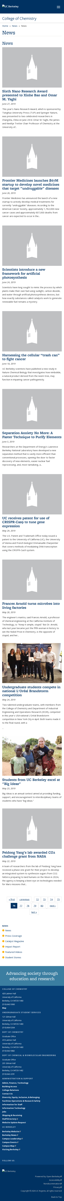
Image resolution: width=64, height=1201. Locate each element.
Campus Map (9, 1146)
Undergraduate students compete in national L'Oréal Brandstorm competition (31, 691)
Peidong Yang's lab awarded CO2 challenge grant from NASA (28, 854)
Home (5, 25)
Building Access (9, 1086)
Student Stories (13, 957)
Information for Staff (12, 1104)
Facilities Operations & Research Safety (21, 1101)
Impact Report (12, 946)
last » (35, 912)
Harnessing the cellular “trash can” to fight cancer (31, 357)
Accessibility (55, 1180)
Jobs (4, 1111)
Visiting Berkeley (11, 1149)
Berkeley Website (11, 1131)
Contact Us (7, 1093)
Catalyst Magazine (14, 941)
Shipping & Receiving (12, 1115)
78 (29, 906)
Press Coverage (13, 935)
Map (4, 1008)
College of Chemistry (19, 18)
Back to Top (56, 1197)
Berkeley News (10, 1135)
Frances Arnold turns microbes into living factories (31, 605)
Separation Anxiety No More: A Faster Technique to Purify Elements (31, 434)
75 (59, 900)
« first (13, 899)
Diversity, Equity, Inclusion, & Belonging (21, 1097)
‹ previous (25, 899)
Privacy (57, 1187)
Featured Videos (13, 951)
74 (52, 900)
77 (22, 906)
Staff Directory (10, 1119)
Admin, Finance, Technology (15, 1083)
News (14, 25)
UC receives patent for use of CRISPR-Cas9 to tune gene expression (25, 522)
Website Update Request (14, 1122)
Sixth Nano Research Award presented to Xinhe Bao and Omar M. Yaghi (29, 95)
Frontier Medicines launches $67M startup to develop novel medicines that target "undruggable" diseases (30, 184)
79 (36, 906)
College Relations (10, 1090)
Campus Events (10, 1142)
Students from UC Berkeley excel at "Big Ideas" (31, 781)
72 (38, 900)
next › (54, 905)
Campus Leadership (12, 1138)
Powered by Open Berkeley (48, 1176)
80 (43, 906)
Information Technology (13, 1108)
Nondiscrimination (53, 1183)
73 (45, 900)
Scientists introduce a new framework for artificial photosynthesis (23, 273)
